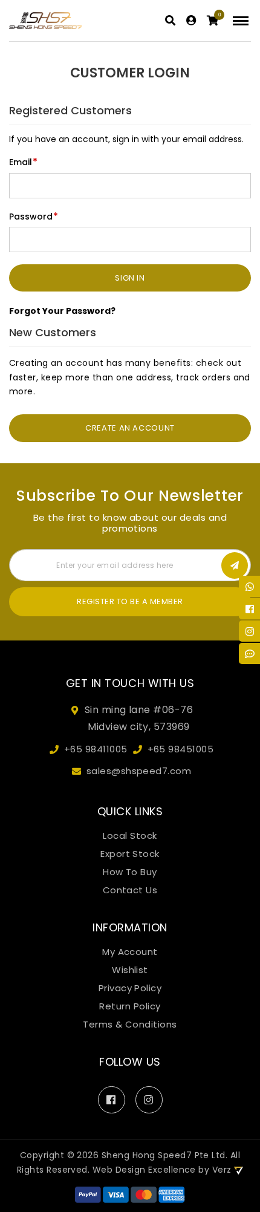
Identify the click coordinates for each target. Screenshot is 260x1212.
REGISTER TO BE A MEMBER (130, 601)
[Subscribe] (234, 565)
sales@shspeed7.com (139, 771)
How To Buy (130, 872)
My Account (130, 951)
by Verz (216, 1170)
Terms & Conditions (130, 1024)
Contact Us (130, 890)
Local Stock (130, 835)
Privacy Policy (130, 988)
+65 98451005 (181, 749)
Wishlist (130, 970)
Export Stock (130, 854)
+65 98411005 (96, 749)
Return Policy (129, 1006)
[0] (212, 21)
